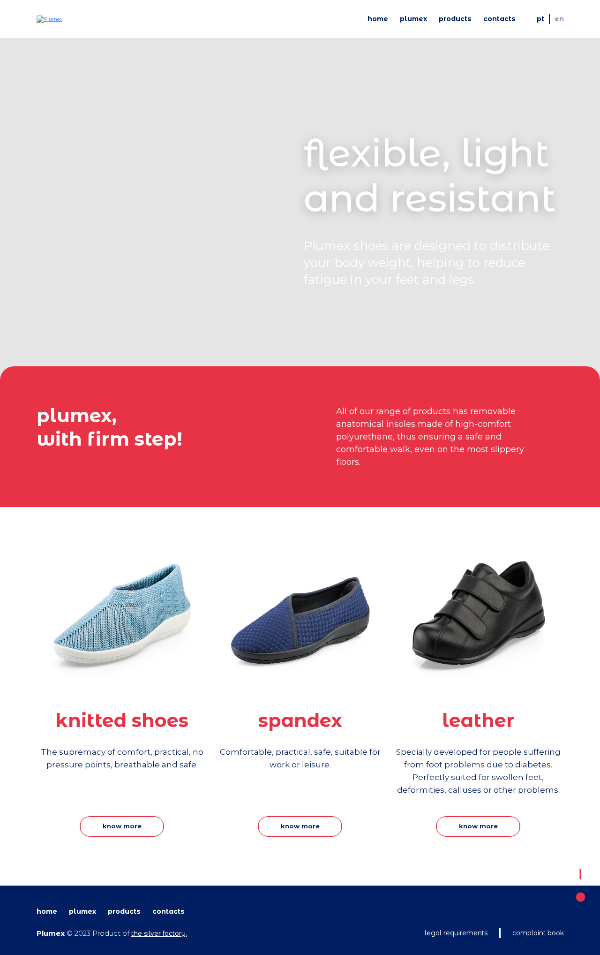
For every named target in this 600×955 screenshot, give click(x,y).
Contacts (499, 19)
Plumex (413, 19)
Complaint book (538, 933)
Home (378, 19)
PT (540, 19)
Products (455, 19)
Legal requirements (456, 933)
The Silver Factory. (159, 933)
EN (559, 19)
